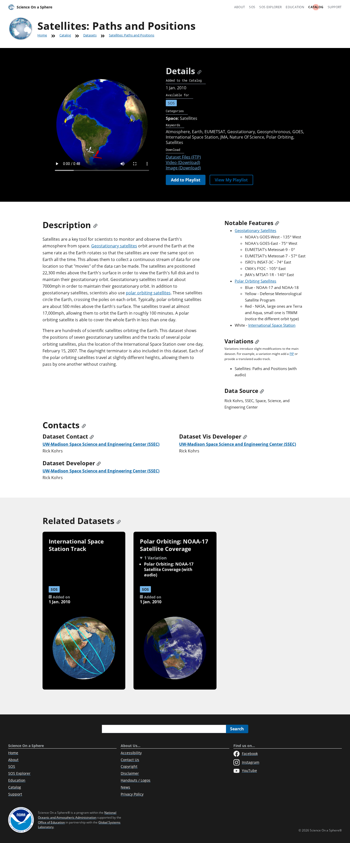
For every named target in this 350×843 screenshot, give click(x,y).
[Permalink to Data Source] (262, 391)
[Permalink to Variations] (257, 341)
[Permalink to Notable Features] (277, 223)
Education (295, 7)
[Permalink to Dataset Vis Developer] (245, 436)
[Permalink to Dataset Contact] (92, 436)
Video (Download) (183, 162)
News (125, 787)
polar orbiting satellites (148, 293)
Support (335, 7)
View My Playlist (231, 180)
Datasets (90, 35)
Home (42, 35)
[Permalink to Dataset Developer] (99, 463)
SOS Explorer (270, 7)
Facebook (250, 753)
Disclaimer (130, 773)
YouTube (249, 770)
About (239, 7)
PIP (292, 354)
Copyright (129, 766)
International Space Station (271, 325)
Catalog (315, 7)
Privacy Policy (132, 794)
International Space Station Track (76, 545)
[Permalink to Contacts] (84, 425)
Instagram (250, 762)
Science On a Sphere (34, 7)
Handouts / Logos (135, 780)
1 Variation (155, 558)
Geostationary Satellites (255, 230)
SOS (252, 7)
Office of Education (51, 822)
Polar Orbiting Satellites (255, 281)
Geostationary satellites (114, 246)
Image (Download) (183, 168)
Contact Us (130, 759)
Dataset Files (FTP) (183, 157)
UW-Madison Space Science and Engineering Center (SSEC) (101, 444)
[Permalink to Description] (95, 225)
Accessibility (131, 752)
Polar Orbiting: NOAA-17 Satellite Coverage (174, 545)
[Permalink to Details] (199, 71)
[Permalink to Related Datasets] (119, 521)
